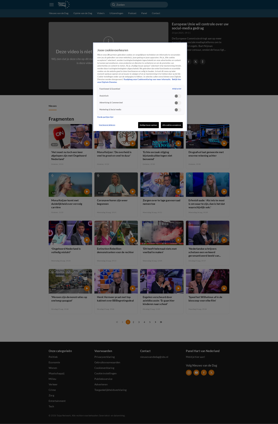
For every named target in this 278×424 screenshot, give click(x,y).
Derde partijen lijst (105, 117)
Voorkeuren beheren (107, 125)
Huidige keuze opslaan (148, 125)
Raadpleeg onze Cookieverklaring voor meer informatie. (147, 79)
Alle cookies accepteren (171, 125)
